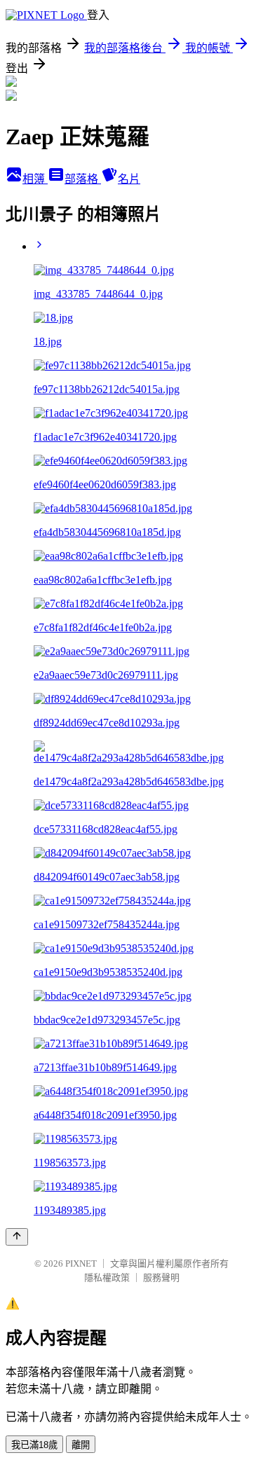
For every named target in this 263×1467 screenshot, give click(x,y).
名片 (129, 179)
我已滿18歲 (34, 1445)
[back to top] (17, 1237)
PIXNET (81, 1263)
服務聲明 (161, 1277)
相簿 (35, 179)
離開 (81, 1445)
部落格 (83, 179)
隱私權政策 (107, 1277)
